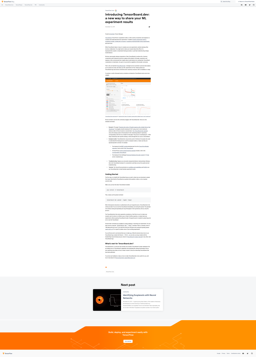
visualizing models (109, 41)
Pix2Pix (145, 167)
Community (42, 4)
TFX (35, 4)
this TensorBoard (129, 148)
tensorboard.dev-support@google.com (125, 257)
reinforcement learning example (128, 150)
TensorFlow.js (19, 4)
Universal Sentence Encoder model (135, 155)
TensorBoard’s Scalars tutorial (134, 237)
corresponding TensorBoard (119, 152)
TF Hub (147, 155)
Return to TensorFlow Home (247, 1)
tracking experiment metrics (139, 39)
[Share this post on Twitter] (149, 26)
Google (219, 353)
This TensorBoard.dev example (140, 131)
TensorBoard (108, 37)
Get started (128, 341)
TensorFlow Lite (28, 4)
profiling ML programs (120, 41)
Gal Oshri (112, 34)
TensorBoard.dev (121, 65)
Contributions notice (235, 353)
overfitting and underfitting (134, 167)
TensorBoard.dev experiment (111, 116)
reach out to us (109, 229)
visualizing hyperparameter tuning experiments (137, 41)
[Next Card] (128, 300)
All (2, 4)
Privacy (223, 353)
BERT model (124, 146)
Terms (228, 353)
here (122, 156)
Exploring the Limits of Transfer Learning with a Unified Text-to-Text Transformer (134, 116)
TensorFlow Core (9, 4)
